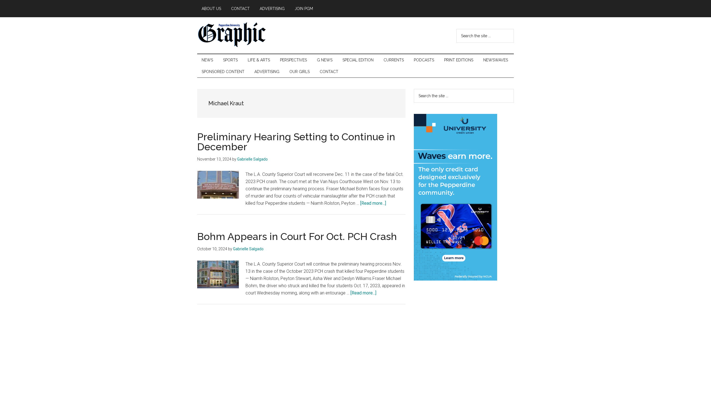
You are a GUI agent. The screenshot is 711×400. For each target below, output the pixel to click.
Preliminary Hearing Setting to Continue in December (296, 141)
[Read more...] (373, 203)
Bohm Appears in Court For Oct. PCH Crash (297, 236)
